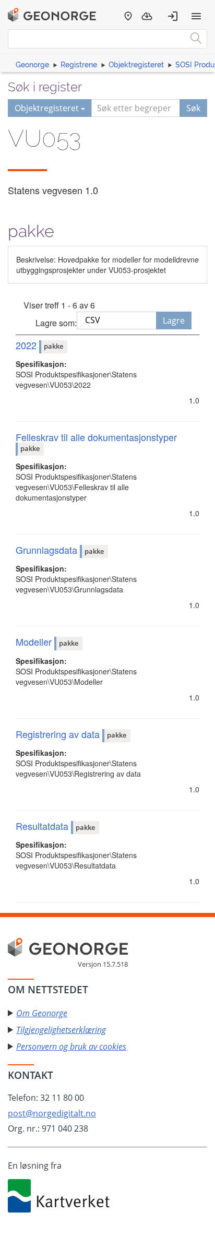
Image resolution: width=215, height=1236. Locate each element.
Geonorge (32, 65)
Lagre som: (56, 323)
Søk (193, 108)
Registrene (79, 65)
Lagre (174, 320)
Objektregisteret (136, 65)
